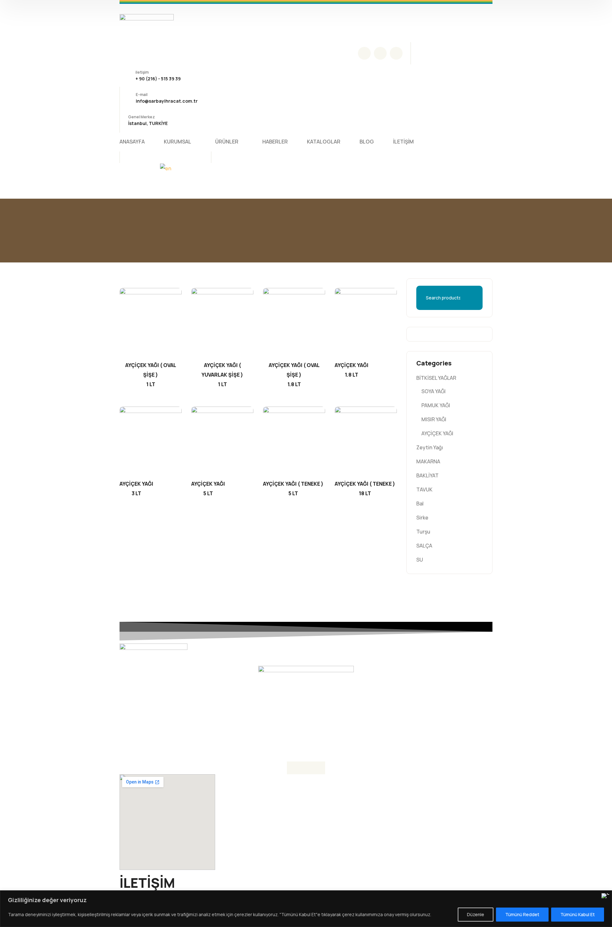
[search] (128, 158)
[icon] (364, 53)
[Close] (605, 896)
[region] (306, 908)
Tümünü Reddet (522, 914)
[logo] (147, 22)
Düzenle (475, 914)
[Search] (479, 297)
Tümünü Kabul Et (577, 914)
